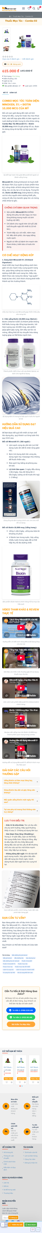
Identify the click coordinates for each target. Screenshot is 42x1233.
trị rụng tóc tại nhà (9, 972)
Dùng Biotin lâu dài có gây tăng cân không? (19, 791)
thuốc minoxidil (27, 961)
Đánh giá (13, 92)
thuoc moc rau (7, 967)
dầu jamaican (7, 958)
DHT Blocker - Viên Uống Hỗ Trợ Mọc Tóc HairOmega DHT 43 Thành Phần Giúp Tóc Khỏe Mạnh (21, 1067)
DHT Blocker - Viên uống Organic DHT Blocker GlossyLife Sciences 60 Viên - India (34, 1067)
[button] (20, 1086)
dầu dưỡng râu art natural (11, 961)
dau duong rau (30, 958)
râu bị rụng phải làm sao (25, 972)
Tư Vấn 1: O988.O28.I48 (22, 1010)
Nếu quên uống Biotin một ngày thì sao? (19, 800)
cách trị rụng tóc (8, 969)
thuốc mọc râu (22, 964)
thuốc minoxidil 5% (9, 964)
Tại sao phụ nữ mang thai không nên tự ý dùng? (20, 810)
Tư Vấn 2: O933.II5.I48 (22, 1017)
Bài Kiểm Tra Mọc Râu (21, 1024)
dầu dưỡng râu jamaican (19, 955)
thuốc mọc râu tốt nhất (22, 967)
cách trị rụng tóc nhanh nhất (25, 969)
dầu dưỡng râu (18, 958)
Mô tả (5, 92)
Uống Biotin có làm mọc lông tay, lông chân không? (18, 781)
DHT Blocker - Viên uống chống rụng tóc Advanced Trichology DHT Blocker (8, 1067)
